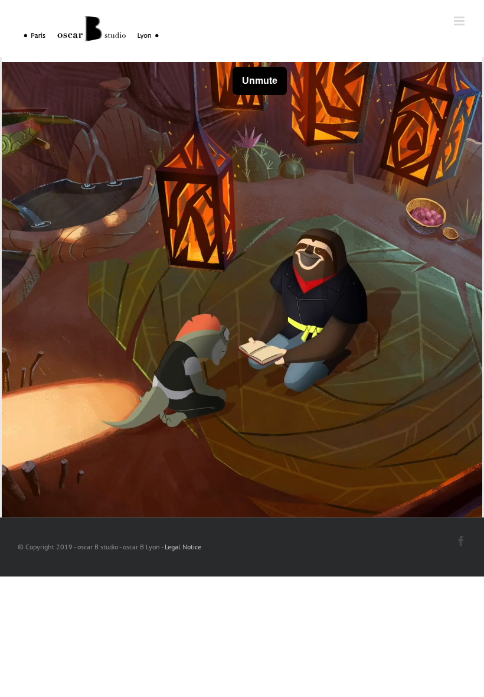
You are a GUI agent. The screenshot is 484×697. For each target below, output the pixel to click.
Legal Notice (183, 546)
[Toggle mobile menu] (460, 21)
